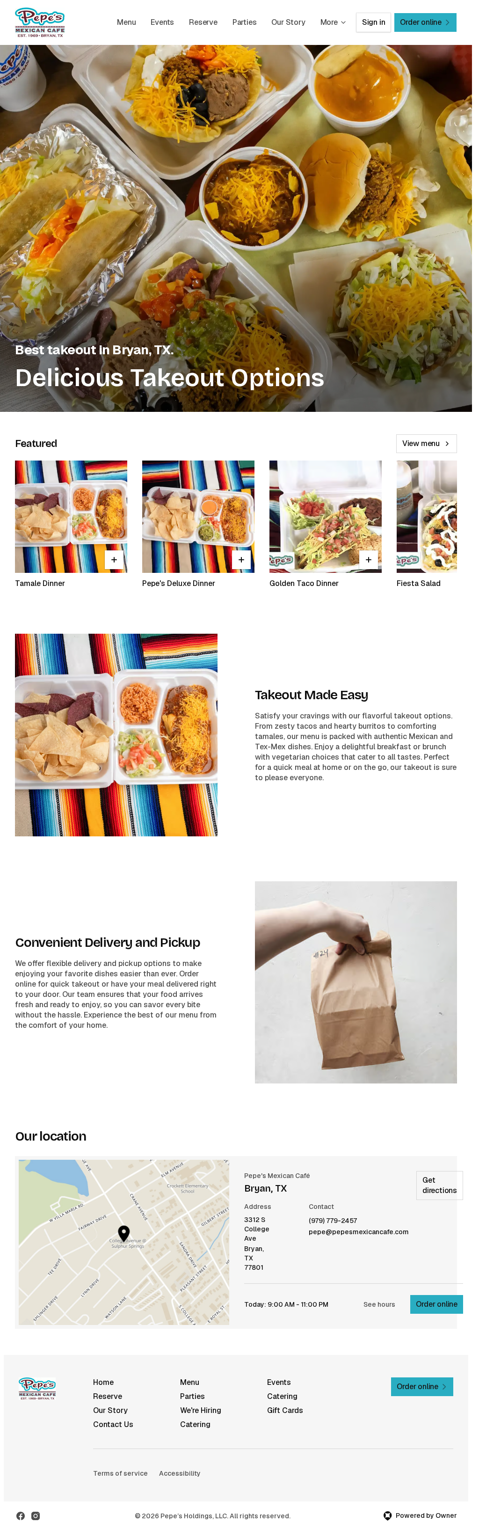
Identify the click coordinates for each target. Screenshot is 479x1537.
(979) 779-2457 (333, 1220)
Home (103, 1382)
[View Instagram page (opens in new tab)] (35, 1516)
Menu (126, 22)
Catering (282, 1396)
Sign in (373, 22)
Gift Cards (285, 1410)
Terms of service (120, 1473)
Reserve (203, 22)
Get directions (439, 1185)
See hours (379, 1304)
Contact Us (113, 1424)
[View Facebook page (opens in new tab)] (20, 1516)
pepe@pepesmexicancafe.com (359, 1232)
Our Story (288, 22)
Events (162, 22)
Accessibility (180, 1473)
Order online (436, 1304)
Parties (244, 22)
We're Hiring (200, 1410)
